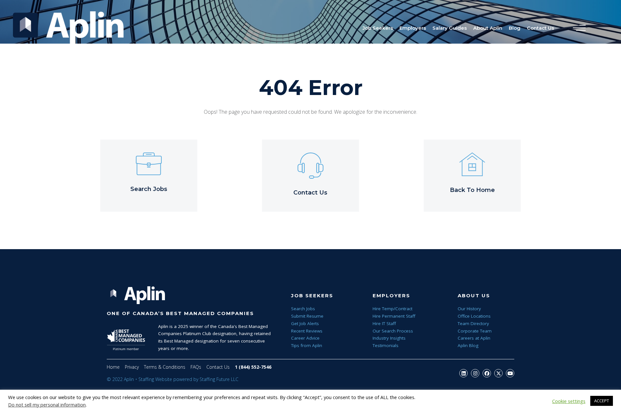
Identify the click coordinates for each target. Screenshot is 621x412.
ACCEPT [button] (601, 401)
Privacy (132, 367)
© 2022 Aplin (120, 379)
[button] (463, 373)
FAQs (196, 367)
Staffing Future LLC (219, 379)
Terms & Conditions (164, 367)
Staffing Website (155, 379)
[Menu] (577, 28)
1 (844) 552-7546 (253, 367)
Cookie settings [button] (568, 401)
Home (113, 367)
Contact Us (218, 367)
